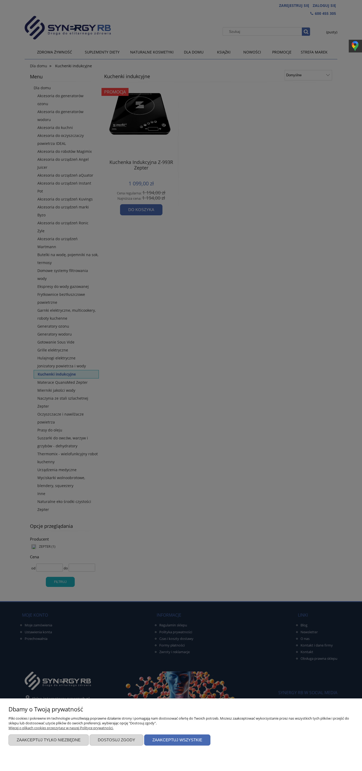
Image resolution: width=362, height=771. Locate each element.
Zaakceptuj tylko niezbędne (49, 740)
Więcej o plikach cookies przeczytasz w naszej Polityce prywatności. (60, 727)
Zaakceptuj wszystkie (177, 740)
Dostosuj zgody (116, 740)
